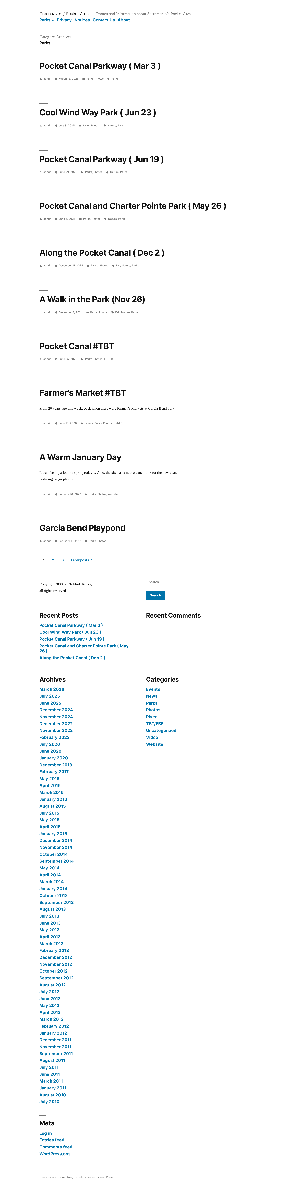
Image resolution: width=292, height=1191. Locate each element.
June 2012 (50, 998)
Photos (99, 78)
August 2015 (52, 806)
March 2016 (51, 792)
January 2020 (53, 757)
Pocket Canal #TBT (76, 346)
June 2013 (50, 923)
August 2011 (52, 1060)
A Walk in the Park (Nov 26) (92, 299)
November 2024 (56, 716)
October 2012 (53, 971)
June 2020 (50, 751)
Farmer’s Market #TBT (82, 393)
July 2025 (49, 696)
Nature (111, 125)
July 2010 (49, 1101)
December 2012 (55, 957)
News (151, 696)
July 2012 (49, 991)
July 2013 (49, 916)
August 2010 (52, 1094)
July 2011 (49, 1067)
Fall (118, 265)
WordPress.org (54, 1153)
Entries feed (51, 1140)
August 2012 (52, 984)
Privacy (64, 19)
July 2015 (49, 813)
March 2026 (51, 689)
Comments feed (55, 1146)
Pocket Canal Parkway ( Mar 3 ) (100, 66)
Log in (45, 1133)
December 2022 (56, 723)
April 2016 (50, 785)
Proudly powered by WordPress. (94, 1177)
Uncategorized (161, 730)
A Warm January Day (80, 457)
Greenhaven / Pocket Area (64, 13)
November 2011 (55, 1046)
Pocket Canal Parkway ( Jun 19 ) (101, 159)
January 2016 (53, 799)
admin (47, 78)
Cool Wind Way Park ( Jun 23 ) (97, 112)
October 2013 (53, 895)
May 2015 (49, 819)
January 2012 (53, 1033)
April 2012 (50, 1012)
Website (113, 494)
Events (88, 423)
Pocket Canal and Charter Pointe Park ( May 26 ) (132, 206)
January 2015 (53, 833)
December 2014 (55, 840)
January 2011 (52, 1087)
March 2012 (51, 1019)
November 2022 (56, 730)
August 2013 (52, 909)
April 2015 (50, 826)
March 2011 (51, 1081)
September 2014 (56, 861)
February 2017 (54, 771)
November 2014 (55, 847)
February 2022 (54, 737)
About (124, 19)
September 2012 (56, 977)
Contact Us (104, 19)
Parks (45, 19)
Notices (82, 19)
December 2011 (55, 1039)
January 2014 (53, 888)
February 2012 (54, 1026)
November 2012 (55, 964)
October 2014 (53, 854)
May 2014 (49, 867)
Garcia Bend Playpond (82, 528)
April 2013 (50, 936)
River (151, 716)
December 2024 (56, 709)
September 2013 (56, 902)
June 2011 (49, 1074)
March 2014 (51, 881)
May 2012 (49, 1005)
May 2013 (49, 929)
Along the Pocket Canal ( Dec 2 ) (102, 253)
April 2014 (50, 874)
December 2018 (55, 764)
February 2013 (54, 950)
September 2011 (56, 1053)
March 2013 (51, 943)
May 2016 (49, 778)
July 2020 (49, 744)
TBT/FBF (109, 359)
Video (152, 737)
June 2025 (50, 703)
